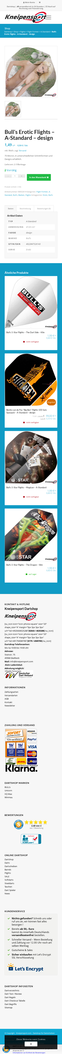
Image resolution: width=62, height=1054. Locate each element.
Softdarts (9, 879)
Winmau (9, 797)
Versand (22, 150)
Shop (7, 28)
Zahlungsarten (11, 691)
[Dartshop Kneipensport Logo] (26, 17)
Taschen (8, 886)
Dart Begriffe (11, 1004)
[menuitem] (29, 2)
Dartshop (11, 6)
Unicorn (8, 790)
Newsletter (10, 705)
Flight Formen (33, 31)
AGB (7, 698)
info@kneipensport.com (21, 661)
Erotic (45, 195)
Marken (21, 195)
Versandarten (11, 695)
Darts (7, 862)
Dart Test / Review (13, 993)
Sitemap (8, 1007)
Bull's (15, 195)
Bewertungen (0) (44, 208)
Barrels (8, 869)
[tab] (11, 208)
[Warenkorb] (39, 2)
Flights (22, 31)
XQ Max (8, 794)
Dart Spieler (10, 890)
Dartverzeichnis (12, 990)
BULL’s (7, 787)
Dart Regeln (10, 997)
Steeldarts (9, 883)
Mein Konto (29, 2)
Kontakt (8, 702)
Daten (10, 208)
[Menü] (46, 17)
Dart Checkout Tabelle (15, 1000)
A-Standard (45, 31)
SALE (7, 876)
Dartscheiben (11, 866)
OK (31, 1044)
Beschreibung (25, 208)
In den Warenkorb (37, 177)
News (7, 893)
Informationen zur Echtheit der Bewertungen (29, 1053)
